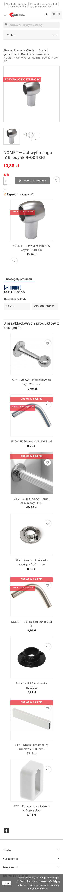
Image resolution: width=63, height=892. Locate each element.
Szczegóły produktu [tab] (19, 279)
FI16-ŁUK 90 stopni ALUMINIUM (31, 441)
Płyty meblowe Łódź (41, 6)
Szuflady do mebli (16, 4)
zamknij (7, 883)
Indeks (7, 292)
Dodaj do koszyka (32, 180)
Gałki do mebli (17, 6)
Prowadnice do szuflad (43, 4)
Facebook (6, 830)
